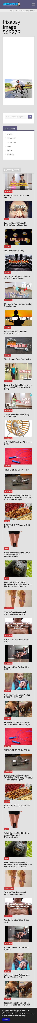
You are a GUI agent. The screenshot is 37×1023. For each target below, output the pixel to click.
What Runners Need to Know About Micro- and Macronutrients (17, 554)
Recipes (9, 150)
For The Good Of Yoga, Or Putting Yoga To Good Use (15, 224)
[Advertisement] (18, 60)
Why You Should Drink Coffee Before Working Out (17, 696)
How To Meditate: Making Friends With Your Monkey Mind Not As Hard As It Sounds (18, 584)
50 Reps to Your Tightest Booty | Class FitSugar (18, 305)
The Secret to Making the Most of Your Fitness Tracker (17, 277)
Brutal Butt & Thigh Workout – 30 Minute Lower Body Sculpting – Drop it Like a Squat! (18, 497)
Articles (9, 134)
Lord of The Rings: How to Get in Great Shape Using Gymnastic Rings (18, 387)
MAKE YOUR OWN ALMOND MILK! (17, 526)
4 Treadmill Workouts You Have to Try (18, 443)
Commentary (11, 138)
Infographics (11, 142)
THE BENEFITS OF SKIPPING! (17, 470)
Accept (6, 1019)
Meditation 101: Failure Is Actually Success (15, 332)
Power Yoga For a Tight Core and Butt (16, 196)
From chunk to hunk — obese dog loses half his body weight (17, 723)
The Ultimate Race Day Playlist (17, 359)
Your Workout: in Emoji (14, 250)
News (9, 146)
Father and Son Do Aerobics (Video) (16, 668)
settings (22, 1016)
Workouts (10, 154)
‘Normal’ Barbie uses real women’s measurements (15, 613)
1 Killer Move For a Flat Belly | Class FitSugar (17, 415)
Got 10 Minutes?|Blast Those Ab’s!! (16, 640)
